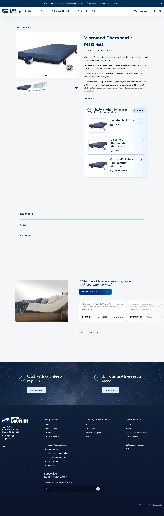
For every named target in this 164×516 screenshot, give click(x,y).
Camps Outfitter (51, 449)
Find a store (110, 390)
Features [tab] (25, 235)
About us (89, 424)
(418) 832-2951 (8, 436)
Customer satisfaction (135, 441)
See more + (89, 98)
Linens (47, 441)
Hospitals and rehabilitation (56, 453)
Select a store (36, 390)
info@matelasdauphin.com (13, 439)
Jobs (87, 437)
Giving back (90, 428)
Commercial (24, 27)
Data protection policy (135, 445)
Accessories (50, 465)
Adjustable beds (52, 461)
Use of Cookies (157, 505)
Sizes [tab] (23, 224)
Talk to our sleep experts (93, 292)
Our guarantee (132, 437)
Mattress (48, 424)
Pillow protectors (52, 437)
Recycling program (93, 432)
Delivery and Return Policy (136, 432)
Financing (130, 428)
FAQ (127, 449)
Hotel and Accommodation (56, 445)
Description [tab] (26, 214)
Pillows (48, 432)
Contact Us (130, 424)
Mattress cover (51, 428)
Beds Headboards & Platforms (57, 457)
